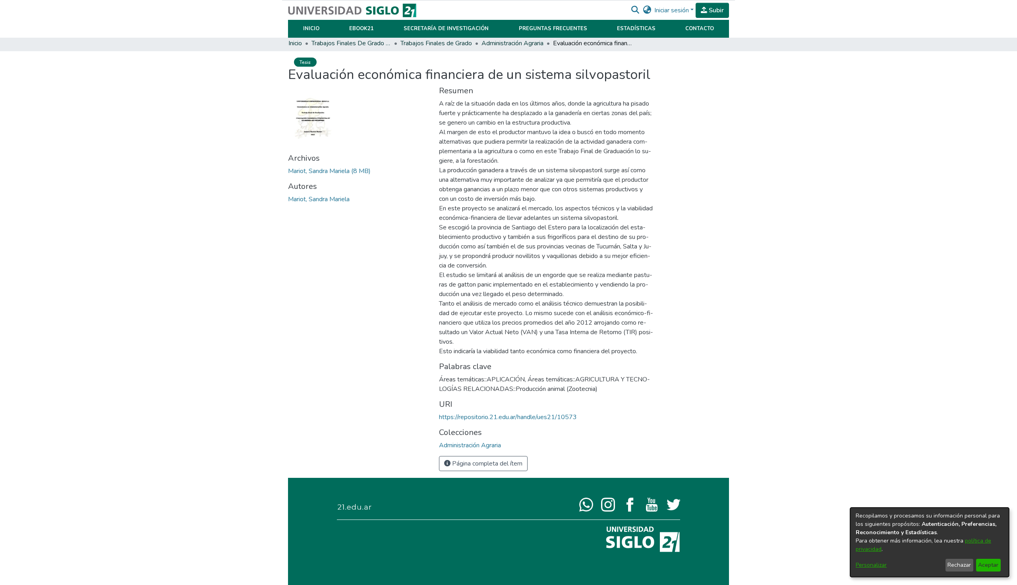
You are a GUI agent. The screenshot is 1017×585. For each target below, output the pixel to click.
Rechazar (959, 565)
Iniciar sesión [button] (672, 10)
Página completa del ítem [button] (486, 463)
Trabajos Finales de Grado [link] (436, 43)
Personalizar (871, 565)
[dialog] (929, 542)
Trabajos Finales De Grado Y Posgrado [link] (351, 43)
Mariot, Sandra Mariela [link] (319, 199)
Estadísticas (636, 28)
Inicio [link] (295, 43)
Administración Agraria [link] (512, 43)
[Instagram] (608, 504)
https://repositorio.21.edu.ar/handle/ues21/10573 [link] (508, 417)
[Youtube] (652, 504)
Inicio (311, 28)
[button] (635, 10)
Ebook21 (361, 28)
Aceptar (988, 565)
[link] (329, 171)
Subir (715, 10)
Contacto (699, 28)
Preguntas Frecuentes (553, 28)
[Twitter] (673, 504)
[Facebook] (630, 504)
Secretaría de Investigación (446, 28)
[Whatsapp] (586, 504)
